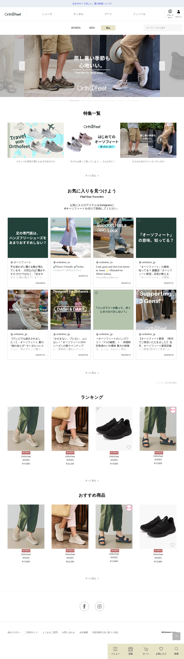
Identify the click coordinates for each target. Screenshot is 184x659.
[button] (162, 66)
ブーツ (108, 14)
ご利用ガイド (31, 632)
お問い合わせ (68, 632)
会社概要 (83, 632)
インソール (139, 14)
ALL (108, 27)
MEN (92, 27)
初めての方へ (14, 632)
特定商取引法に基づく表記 (105, 632)
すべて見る (90, 175)
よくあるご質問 (50, 632)
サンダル (78, 14)
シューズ (47, 14)
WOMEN (75, 27)
